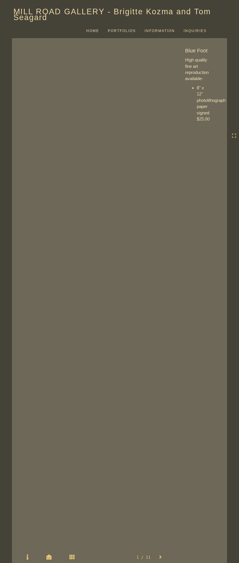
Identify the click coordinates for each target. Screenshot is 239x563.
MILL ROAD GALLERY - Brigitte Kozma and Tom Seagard (112, 14)
